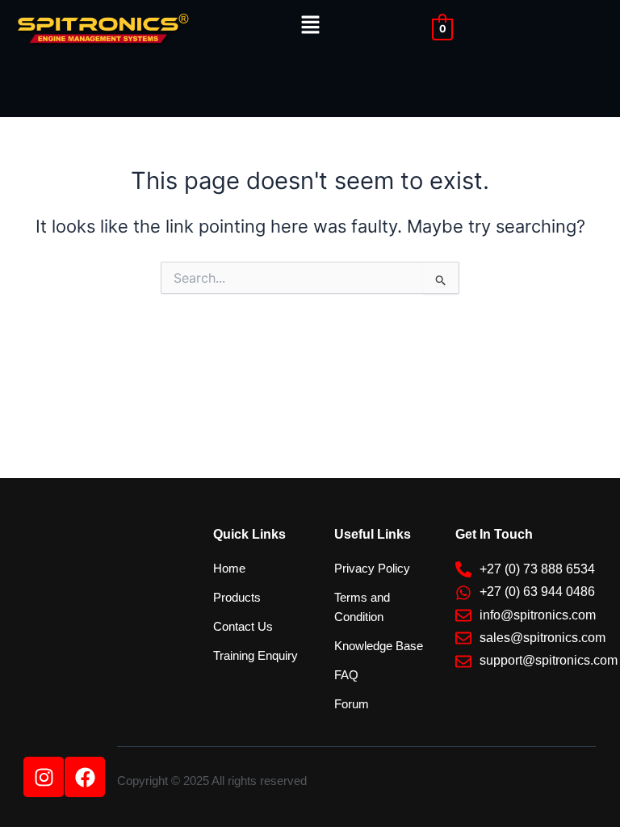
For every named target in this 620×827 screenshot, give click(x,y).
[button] (310, 24)
